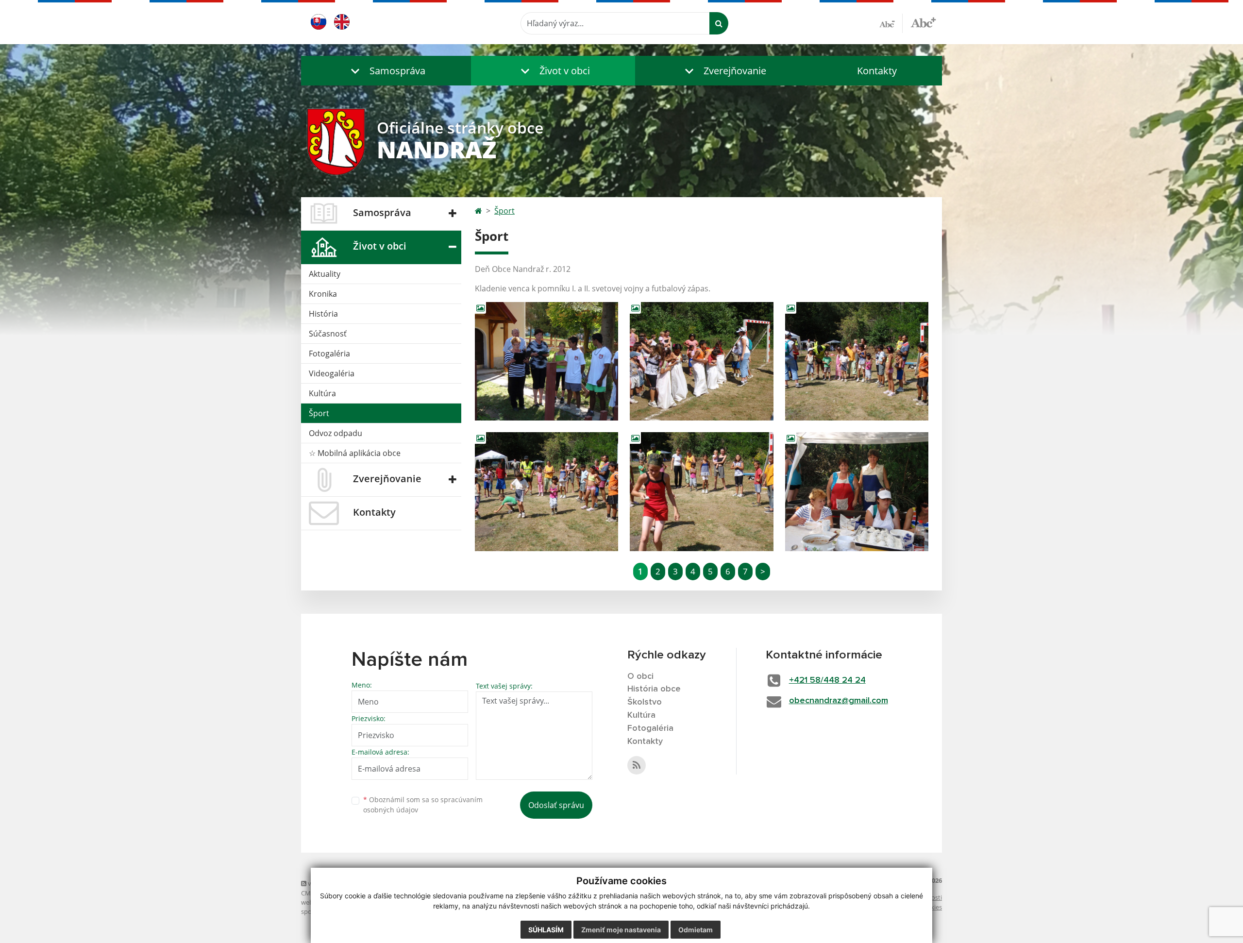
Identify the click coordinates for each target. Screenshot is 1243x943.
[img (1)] (546, 361)
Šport (319, 413)
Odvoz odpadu (335, 433)
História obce (654, 689)
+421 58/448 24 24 (827, 680)
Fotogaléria (329, 353)
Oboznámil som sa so (423, 804)
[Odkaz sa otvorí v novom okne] (636, 765)
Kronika (323, 293)
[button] (386, 70)
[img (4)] (546, 491)
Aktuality (324, 274)
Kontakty (877, 70)
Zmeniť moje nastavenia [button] (621, 930)
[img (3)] (856, 361)
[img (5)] (701, 491)
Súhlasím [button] (546, 930)
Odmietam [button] (695, 930)
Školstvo (644, 702)
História (323, 313)
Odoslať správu (556, 805)
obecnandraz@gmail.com (838, 700)
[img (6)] (856, 491)
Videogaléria (331, 373)
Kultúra (322, 393)
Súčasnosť (328, 333)
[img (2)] (701, 361)
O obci (640, 676)
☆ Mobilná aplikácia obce (355, 453)
